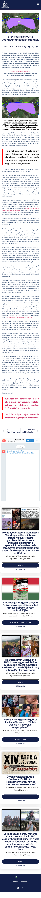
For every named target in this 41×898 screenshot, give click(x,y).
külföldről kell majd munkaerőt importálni (20, 317)
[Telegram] (18, 888)
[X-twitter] (22, 888)
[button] (25, 46)
